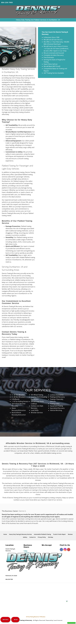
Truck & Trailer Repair (59, 534)
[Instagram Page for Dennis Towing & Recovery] (65, 551)
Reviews (70, 534)
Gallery (25, 537)
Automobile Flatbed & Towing (42, 534)
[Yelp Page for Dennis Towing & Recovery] (68, 551)
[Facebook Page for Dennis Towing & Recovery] (61, 551)
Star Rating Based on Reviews (35, 617)
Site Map (50, 537)
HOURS (5, 619)
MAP (15, 619)
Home (5, 534)
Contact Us (32, 537)
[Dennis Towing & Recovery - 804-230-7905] (71, 623)
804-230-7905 (7, 2)
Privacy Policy (42, 537)
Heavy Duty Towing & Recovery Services (20, 534)
